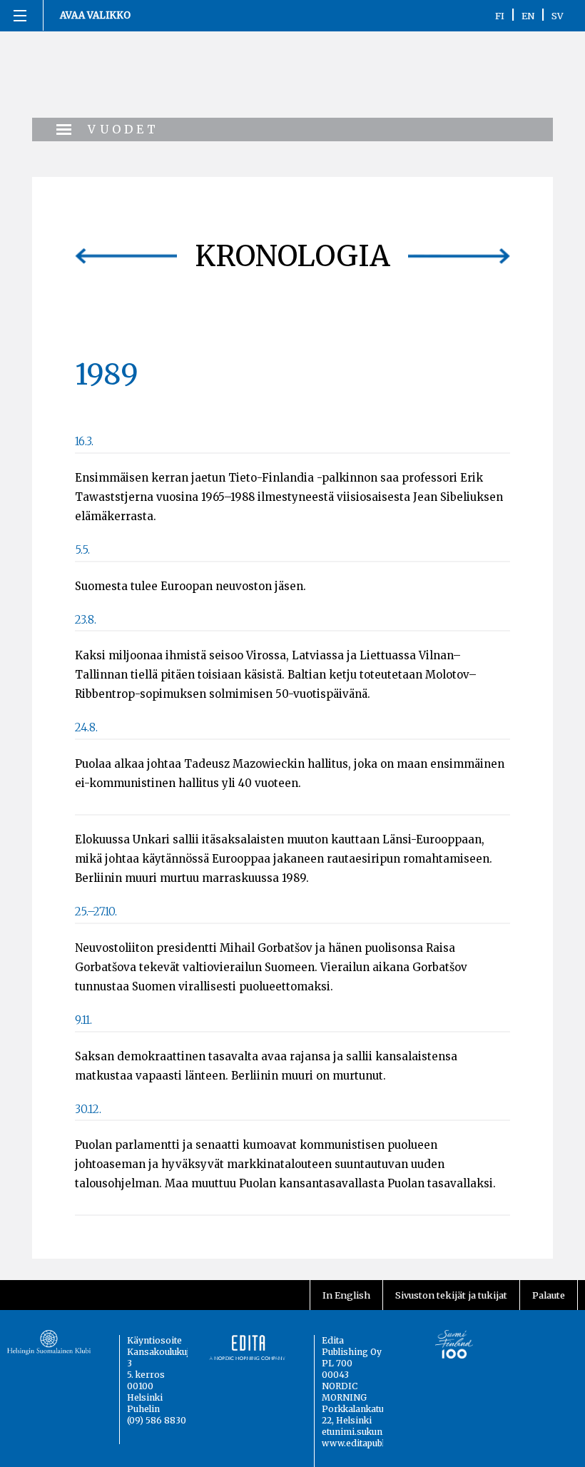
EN (528, 15)
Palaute (548, 1295)
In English (346, 1295)
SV (557, 15)
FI (499, 15)
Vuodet (123, 129)
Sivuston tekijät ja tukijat (451, 1295)
